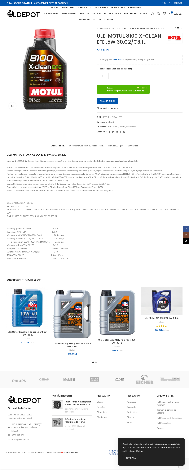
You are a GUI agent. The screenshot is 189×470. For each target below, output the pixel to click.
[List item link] (27, 435)
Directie (130, 417)
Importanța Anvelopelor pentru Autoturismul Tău (78, 403)
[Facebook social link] (161, 3)
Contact (160, 428)
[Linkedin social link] (120, 132)
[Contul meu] (153, 14)
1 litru (108, 126)
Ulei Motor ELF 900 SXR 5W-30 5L (162, 318)
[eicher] (144, 379)
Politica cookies (164, 423)
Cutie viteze (132, 412)
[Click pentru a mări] (12, 106)
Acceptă (131, 458)
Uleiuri (114, 28)
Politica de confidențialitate (169, 418)
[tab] (58, 144)
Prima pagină (102, 28)
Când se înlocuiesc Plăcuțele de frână (75, 421)
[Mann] (94, 379)
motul (122, 126)
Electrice (101, 407)
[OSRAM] (44, 379)
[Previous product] (175, 28)
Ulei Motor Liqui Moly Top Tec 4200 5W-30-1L (117, 341)
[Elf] (119, 379)
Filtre (129, 422)
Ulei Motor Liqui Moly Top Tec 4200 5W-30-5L (72, 345)
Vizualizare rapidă (46, 292)
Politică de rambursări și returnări (168, 403)
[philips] (19, 379)
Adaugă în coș (107, 101)
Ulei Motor (131, 126)
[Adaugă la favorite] (46, 299)
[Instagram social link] (165, 3)
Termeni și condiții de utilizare (166, 411)
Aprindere (131, 402)
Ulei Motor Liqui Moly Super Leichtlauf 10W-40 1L (27, 333)
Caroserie (131, 407)
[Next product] (181, 28)
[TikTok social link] (169, 3)
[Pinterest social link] (117, 132)
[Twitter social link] (113, 132)
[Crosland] (169, 379)
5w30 (115, 126)
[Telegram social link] (124, 132)
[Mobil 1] (69, 379)
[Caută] (159, 14)
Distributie (102, 417)
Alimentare (102, 412)
